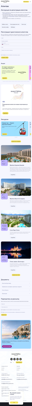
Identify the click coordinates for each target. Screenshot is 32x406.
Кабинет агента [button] (5, 24)
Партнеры (18, 366)
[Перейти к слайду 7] (12, 81)
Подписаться (4, 314)
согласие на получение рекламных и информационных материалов (14, 312)
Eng (11, 362)
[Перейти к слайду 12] (19, 81)
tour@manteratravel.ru (22, 379)
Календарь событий (4, 366)
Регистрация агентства (7, 13)
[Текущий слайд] (3, 81)
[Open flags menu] (2, 44)
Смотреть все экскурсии (16, 141)
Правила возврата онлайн (5, 388)
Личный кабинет (20, 375)
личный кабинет (12, 16)
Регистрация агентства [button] (14, 24)
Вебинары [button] (13, 27)
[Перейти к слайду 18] (28, 81)
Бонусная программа (7, 346)
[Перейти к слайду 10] (16, 81)
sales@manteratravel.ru (6, 379)
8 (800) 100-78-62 (5, 375)
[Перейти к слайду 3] (6, 81)
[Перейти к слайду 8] (13, 81)
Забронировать (26, 1)
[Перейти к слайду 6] (10, 81)
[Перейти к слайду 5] (9, 81)
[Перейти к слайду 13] (21, 81)
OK (14, 402)
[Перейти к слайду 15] (24, 81)
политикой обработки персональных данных (13, 309)
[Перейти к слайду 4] (7, 81)
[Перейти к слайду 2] (4, 81)
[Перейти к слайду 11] (18, 81)
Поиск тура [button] (24, 24)
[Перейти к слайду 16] (25, 81)
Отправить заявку (5, 57)
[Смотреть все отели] (16, 276)
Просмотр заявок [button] (5, 27)
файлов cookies (12, 399)
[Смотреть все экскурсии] (16, 142)
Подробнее (5, 78)
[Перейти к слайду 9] (15, 81)
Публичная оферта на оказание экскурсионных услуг (8, 391)
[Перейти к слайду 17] (27, 81)
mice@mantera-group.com (7, 383)
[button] (16, 283)
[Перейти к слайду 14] (22, 81)
